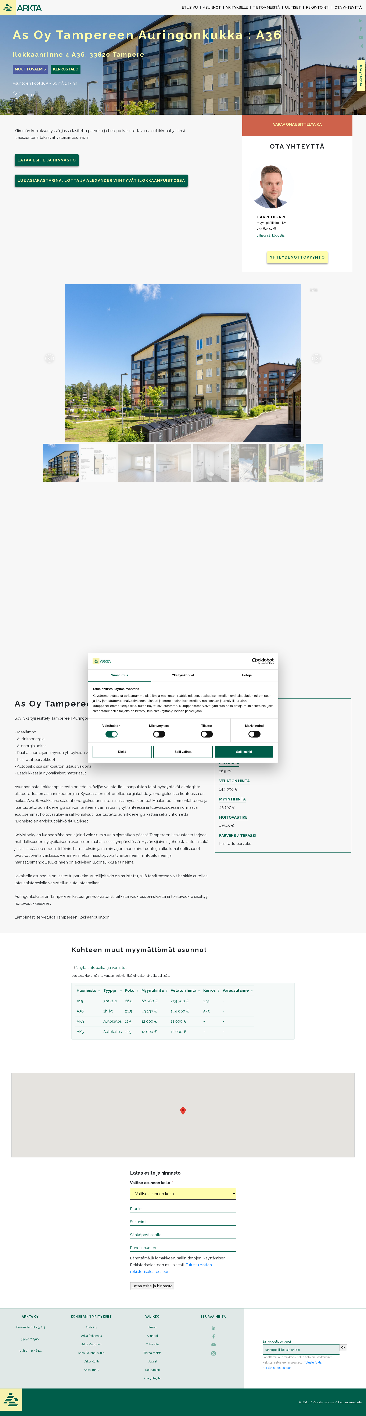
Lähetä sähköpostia (270, 235)
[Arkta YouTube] (361, 37)
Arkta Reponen (91, 1344)
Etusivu (190, 7)
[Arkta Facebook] (361, 20)
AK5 (80, 1031)
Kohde (30, 95)
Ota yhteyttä (348, 7)
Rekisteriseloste (323, 1402)
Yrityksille (237, 7)
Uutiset (293, 7)
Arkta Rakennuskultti (91, 1353)
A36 (80, 1011)
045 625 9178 (266, 228)
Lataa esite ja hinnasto (47, 160)
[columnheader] (88, 990)
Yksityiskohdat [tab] (183, 675)
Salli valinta (183, 751)
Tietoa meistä (266, 7)
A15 (80, 1001)
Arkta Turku (91, 1370)
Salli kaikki (244, 751)
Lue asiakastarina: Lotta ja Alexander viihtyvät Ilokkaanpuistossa (101, 180)
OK (343, 1347)
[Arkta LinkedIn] (361, 28)
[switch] (159, 734)
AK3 (80, 1021)
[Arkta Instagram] (361, 45)
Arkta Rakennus (91, 1335)
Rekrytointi (317, 7)
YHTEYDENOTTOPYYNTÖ (297, 257)
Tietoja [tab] (246, 675)
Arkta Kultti (91, 1361)
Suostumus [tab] (119, 675)
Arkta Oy (91, 1327)
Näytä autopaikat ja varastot (101, 967)
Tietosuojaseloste (350, 1402)
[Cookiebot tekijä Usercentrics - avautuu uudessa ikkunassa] (255, 661)
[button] (316, 358)
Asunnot (212, 7)
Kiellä (122, 751)
